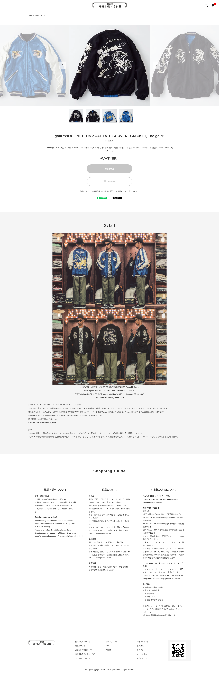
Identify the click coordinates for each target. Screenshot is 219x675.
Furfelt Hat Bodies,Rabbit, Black (111, 398)
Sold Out (109, 168)
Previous (62, 65)
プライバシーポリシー (83, 658)
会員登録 (140, 646)
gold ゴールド (40, 15)
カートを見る (142, 654)
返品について (85, 191)
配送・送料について (82, 642)
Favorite (111, 181)
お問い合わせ (142, 658)
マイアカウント (143, 642)
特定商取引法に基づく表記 (102, 191)
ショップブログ (112, 642)
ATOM (108, 650)
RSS (108, 646)
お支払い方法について (83, 650)
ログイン (140, 650)
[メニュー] (5, 5)
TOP (30, 15)
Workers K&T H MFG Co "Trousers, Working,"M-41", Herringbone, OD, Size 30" (112, 394)
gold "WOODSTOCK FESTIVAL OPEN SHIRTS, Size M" (112, 391)
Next (156, 65)
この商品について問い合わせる (127, 191)
